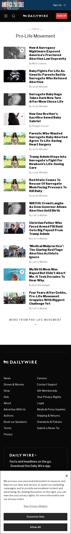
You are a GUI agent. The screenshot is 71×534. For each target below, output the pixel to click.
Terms (7, 428)
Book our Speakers (15, 421)
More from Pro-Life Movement (35, 320)
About (7, 403)
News (7, 378)
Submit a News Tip (48, 428)
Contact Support (47, 384)
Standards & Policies (49, 421)
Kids (6, 396)
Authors (8, 415)
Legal (40, 403)
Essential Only (35, 516)
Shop (7, 390)
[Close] (67, 476)
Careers (42, 378)
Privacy (8, 434)
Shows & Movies (14, 384)
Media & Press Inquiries (51, 409)
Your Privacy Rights (49, 397)
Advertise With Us (15, 409)
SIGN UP (61, 15)
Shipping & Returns (48, 415)
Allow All (35, 527)
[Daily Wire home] (35, 16)
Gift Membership (47, 390)
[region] (35, 502)
